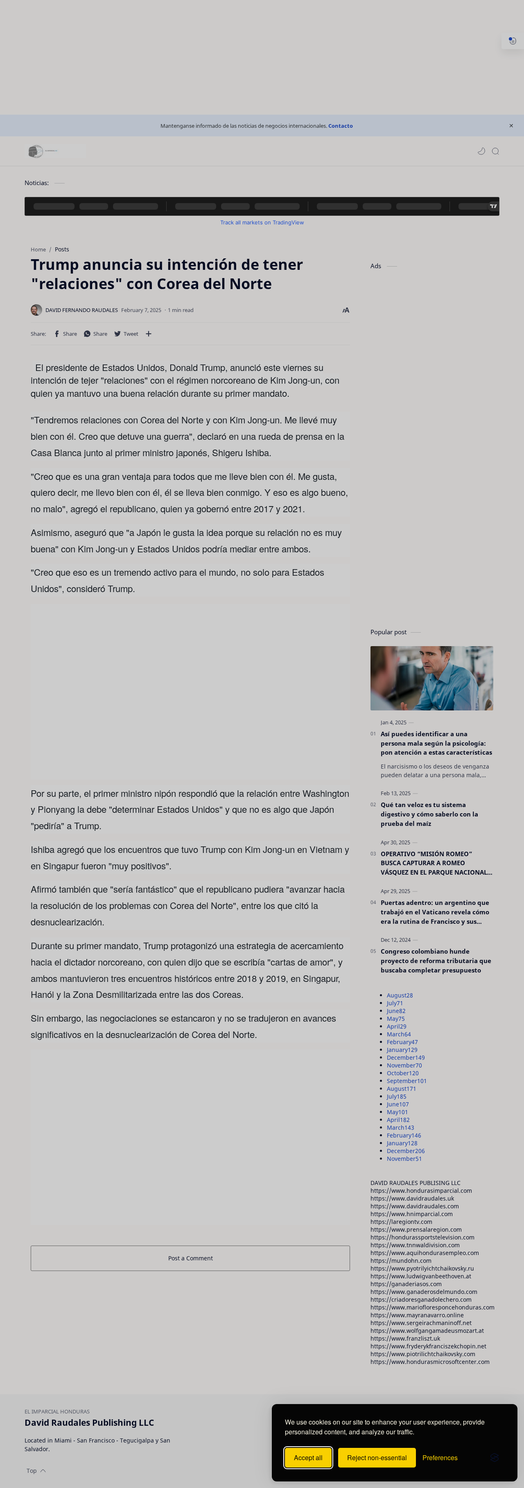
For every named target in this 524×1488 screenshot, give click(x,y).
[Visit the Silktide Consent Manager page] (494, 1458)
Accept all (308, 1457)
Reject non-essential (377, 1457)
